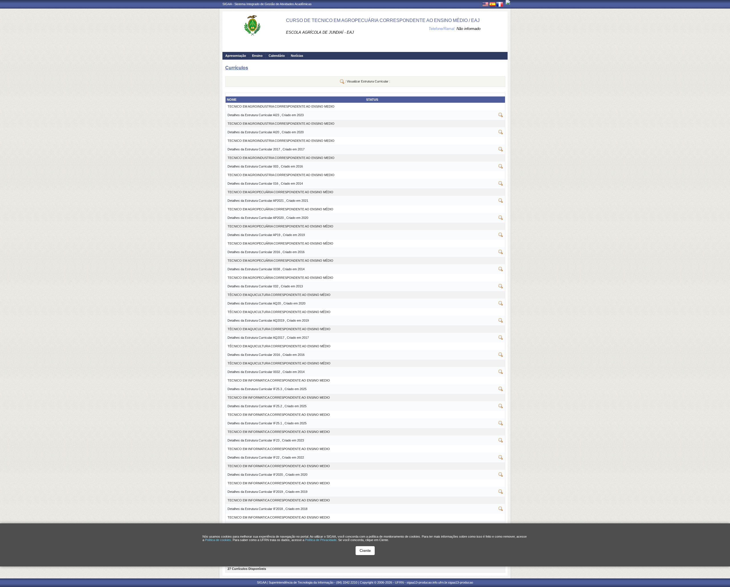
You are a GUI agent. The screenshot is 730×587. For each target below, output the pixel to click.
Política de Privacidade (320, 540)
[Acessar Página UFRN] (508, 2)
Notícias (297, 55)
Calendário (277, 55)
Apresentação (235, 55)
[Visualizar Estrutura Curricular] (500, 116)
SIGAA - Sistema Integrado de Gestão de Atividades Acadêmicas (267, 4)
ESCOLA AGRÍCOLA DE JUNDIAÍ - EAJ (320, 32)
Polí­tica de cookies (218, 540)
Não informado (468, 29)
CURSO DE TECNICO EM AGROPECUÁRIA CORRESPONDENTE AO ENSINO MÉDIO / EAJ (383, 20)
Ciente (365, 550)
